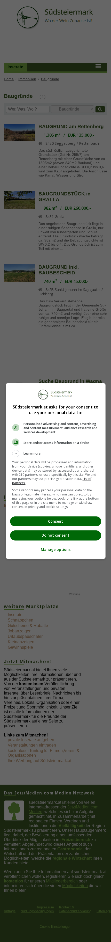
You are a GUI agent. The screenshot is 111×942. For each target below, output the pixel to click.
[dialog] (56, 471)
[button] (55, 453)
